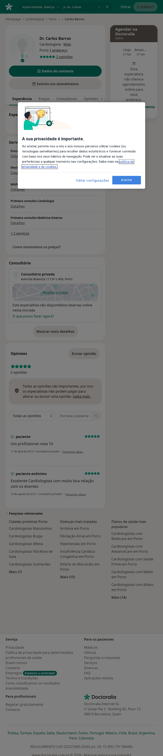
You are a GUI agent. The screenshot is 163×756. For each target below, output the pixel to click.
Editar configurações (92, 180)
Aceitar (126, 180)
